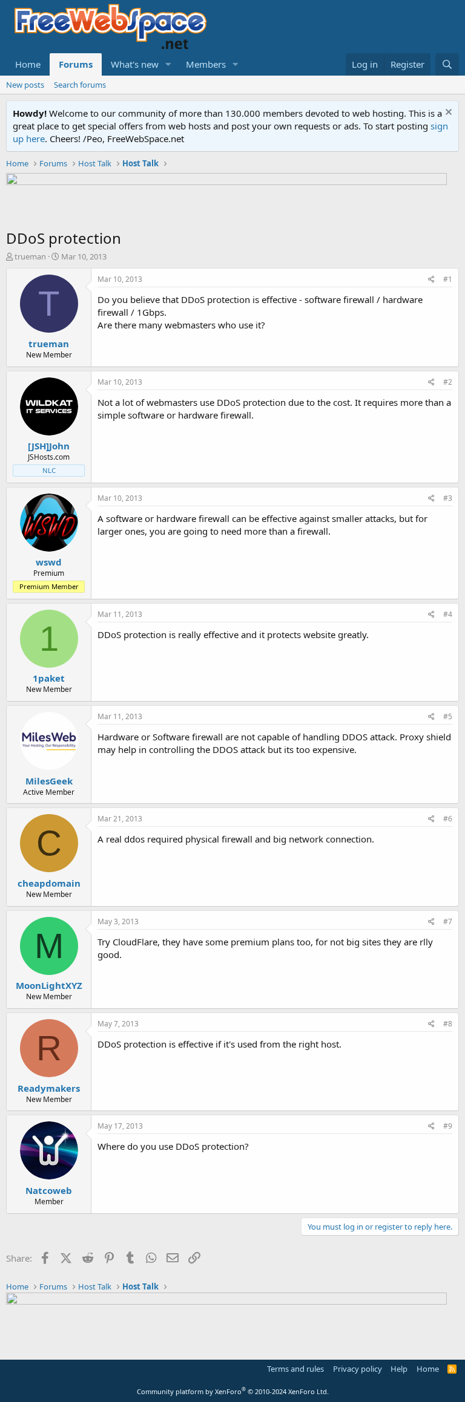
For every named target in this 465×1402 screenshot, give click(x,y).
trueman (30, 256)
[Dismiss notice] (447, 113)
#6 (447, 818)
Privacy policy (357, 1368)
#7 (447, 921)
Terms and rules (295, 1368)
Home (28, 64)
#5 (447, 716)
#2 (447, 382)
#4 (447, 614)
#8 (447, 1024)
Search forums (80, 84)
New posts (25, 84)
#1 (447, 279)
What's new (135, 64)
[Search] (447, 64)
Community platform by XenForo (233, 1391)
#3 (447, 498)
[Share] (431, 280)
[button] (168, 64)
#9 (447, 1126)
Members (206, 64)
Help (399, 1368)
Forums (76, 64)
